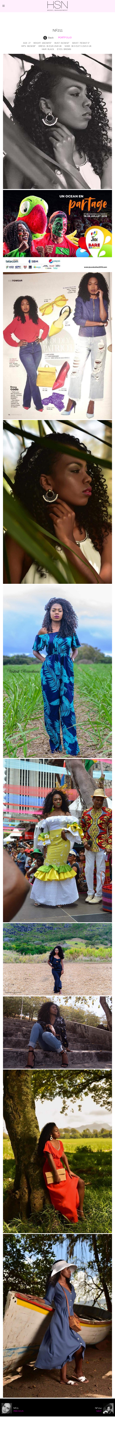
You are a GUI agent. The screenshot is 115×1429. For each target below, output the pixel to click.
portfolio (65, 37)
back (50, 37)
